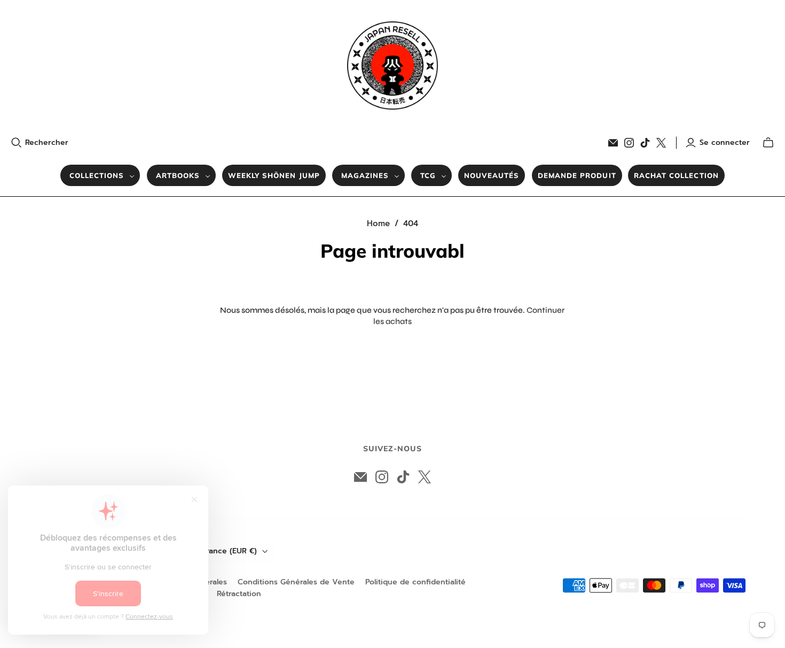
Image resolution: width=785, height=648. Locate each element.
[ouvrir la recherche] (16, 142)
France (229, 551)
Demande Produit (577, 175)
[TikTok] (645, 143)
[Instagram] (629, 143)
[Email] (613, 143)
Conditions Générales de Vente (296, 582)
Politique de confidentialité (415, 582)
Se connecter (725, 142)
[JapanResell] (392, 65)
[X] (661, 143)
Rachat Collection (676, 175)
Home (378, 223)
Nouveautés (491, 175)
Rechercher (46, 142)
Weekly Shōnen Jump (274, 175)
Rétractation (239, 593)
